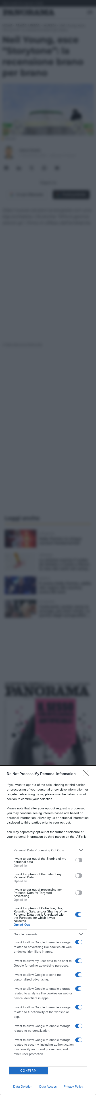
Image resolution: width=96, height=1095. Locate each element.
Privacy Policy (73, 1086)
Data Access (48, 1086)
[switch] (78, 860)
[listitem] (48, 850)
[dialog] (48, 930)
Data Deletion (22, 1086)
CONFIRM (28, 1070)
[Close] (87, 774)
